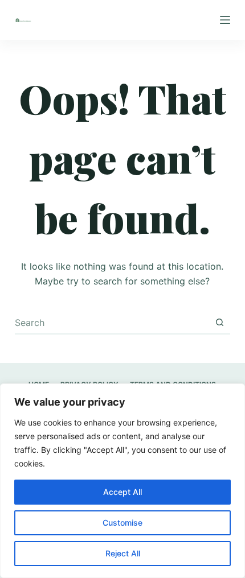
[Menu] (225, 20)
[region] (122, 480)
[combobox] (112, 322)
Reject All (122, 553)
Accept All (122, 492)
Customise (122, 522)
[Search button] (219, 322)
